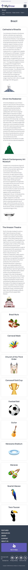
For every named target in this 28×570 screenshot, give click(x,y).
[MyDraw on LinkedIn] (21, 558)
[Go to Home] (8, 6)
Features (5, 530)
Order (3, 536)
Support (4, 538)
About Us (4, 541)
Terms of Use (22, 560)
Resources (8, 12)
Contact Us (5, 560)
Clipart (22, 12)
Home (3, 12)
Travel (3, 14)
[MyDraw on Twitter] (16, 558)
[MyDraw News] (25, 558)
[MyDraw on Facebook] (12, 558)
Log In (25, 2)
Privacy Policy (14, 560)
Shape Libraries (15, 12)
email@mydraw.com (6, 1)
